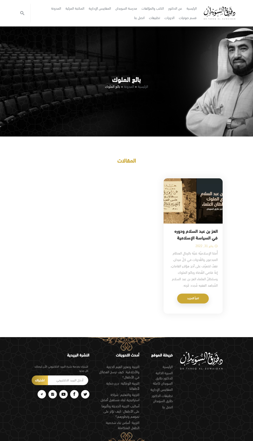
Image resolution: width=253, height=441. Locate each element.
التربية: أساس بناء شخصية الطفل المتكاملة (122, 425)
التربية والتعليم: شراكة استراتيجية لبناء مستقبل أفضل (120, 397)
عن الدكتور (175, 8)
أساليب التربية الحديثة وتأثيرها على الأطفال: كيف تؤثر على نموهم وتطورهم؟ (120, 411)
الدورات (169, 18)
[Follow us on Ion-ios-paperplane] (42, 394)
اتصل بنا (139, 18)
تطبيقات (154, 18)
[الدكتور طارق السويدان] (219, 13)
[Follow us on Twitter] (85, 394)
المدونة (56, 8)
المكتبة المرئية (74, 8)
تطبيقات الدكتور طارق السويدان (162, 398)
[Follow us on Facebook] (74, 394)
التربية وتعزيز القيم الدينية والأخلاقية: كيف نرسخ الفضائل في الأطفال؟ (119, 372)
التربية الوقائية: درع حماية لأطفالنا (122, 386)
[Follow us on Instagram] (52, 394)
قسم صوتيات (188, 18)
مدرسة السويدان (126, 8)
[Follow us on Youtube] (63, 394)
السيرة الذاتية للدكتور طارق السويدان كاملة (163, 378)
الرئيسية (192, 8)
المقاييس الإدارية (100, 8)
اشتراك (39, 380)
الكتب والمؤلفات (153, 8)
